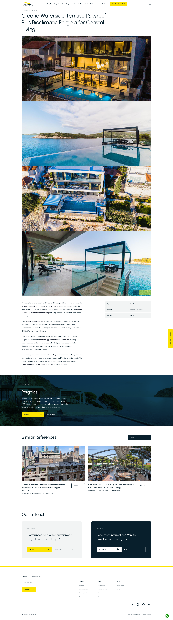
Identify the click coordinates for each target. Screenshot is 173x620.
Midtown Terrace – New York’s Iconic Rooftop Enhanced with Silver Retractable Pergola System (43, 487)
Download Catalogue (170, 338)
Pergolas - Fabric (37, 493)
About (100, 581)
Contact (100, 593)
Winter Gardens (78, 4)
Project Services (102, 589)
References (34, 10)
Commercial (25, 493)
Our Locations (102, 597)
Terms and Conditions (133, 614)
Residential (133, 304)
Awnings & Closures (90, 4)
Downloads (120, 585)
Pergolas (49, 4)
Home (26, 10)
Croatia (132, 315)
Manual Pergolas (66, 4)
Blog (118, 589)
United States (49, 493)
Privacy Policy (147, 614)
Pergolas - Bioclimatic (136, 309)
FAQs (118, 581)
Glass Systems (103, 4)
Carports (57, 4)
